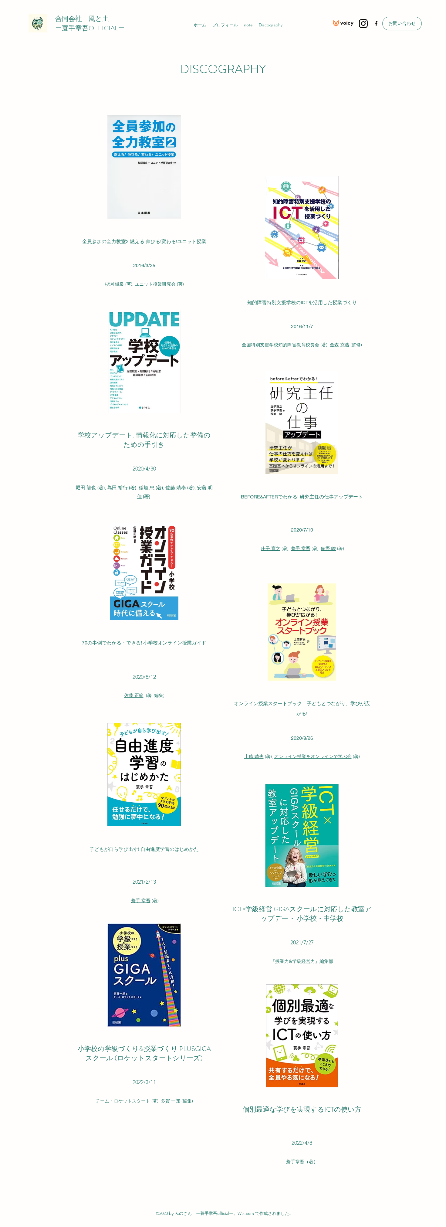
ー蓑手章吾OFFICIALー (90, 28)
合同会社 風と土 (82, 18)
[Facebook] (376, 23)
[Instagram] (363, 23)
